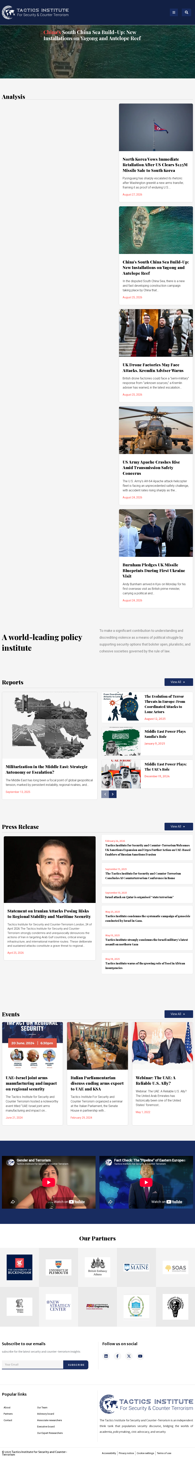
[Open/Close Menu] (174, 12)
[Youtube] (140, 1356)
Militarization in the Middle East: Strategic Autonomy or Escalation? (47, 769)
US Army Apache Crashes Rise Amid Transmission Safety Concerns (151, 467)
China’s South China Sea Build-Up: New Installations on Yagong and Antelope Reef (156, 267)
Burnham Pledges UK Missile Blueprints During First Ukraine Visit (154, 570)
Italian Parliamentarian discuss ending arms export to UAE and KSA (97, 1083)
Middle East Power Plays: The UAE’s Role (166, 767)
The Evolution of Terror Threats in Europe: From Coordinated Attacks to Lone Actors (165, 704)
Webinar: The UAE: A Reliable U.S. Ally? (156, 1080)
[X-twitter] (129, 1356)
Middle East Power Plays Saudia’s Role (165, 734)
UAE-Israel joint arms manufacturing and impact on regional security (31, 1083)
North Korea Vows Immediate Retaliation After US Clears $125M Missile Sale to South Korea (155, 164)
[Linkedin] (106, 1356)
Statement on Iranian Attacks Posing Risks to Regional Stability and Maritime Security (49, 913)
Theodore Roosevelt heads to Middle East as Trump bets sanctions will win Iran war (92, 35)
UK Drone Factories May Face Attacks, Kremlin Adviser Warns (153, 367)
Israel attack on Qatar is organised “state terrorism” (139, 897)
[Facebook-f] (117, 1356)
